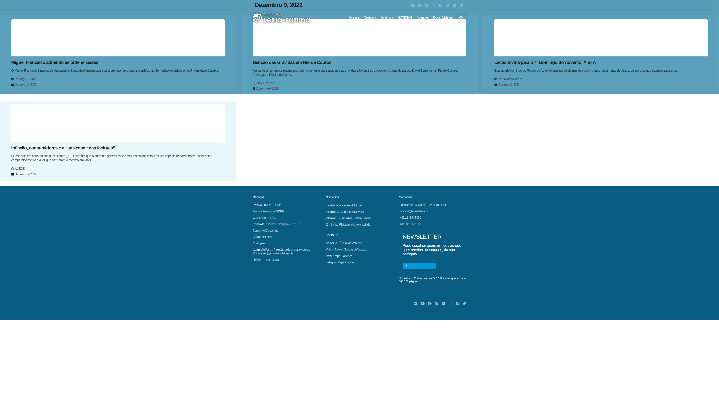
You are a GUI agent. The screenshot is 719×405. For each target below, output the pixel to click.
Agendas (423, 17)
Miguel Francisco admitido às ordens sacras (54, 62)
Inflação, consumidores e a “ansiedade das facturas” (63, 147)
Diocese (353, 17)
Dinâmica (386, 17)
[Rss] (440, 6)
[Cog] (416, 303)
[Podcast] (454, 6)
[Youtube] (413, 6)
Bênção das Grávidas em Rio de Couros (292, 62)
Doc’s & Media (442, 17)
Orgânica (370, 17)
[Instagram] (434, 6)
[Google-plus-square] (461, 6)
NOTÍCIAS (405, 17)
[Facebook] (420, 6)
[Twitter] (447, 6)
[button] (461, 18)
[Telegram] (427, 6)
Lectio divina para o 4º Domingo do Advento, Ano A (545, 62)
